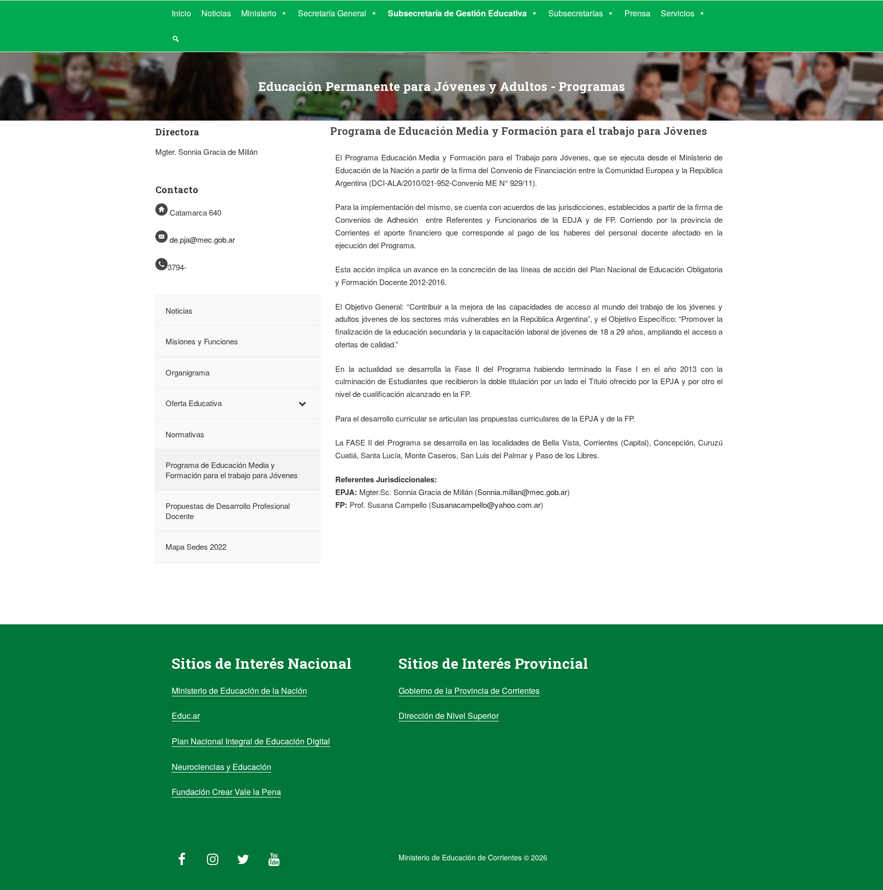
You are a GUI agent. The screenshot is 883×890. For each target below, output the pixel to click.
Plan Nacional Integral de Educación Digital (251, 741)
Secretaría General (332, 13)
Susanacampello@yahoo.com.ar (486, 504)
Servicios (677, 13)
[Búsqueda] (176, 39)
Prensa (637, 13)
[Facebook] (182, 857)
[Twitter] (243, 857)
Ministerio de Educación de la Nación (239, 690)
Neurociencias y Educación (221, 766)
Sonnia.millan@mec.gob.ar (522, 491)
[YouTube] (274, 857)
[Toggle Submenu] (302, 403)
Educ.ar (186, 715)
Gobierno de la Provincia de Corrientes (469, 690)
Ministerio (258, 13)
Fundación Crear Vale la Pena (226, 792)
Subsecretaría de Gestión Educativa (457, 13)
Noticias (216, 13)
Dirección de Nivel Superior (449, 715)
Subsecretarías (575, 13)
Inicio (181, 13)
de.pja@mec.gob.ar (202, 239)
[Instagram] (212, 857)
